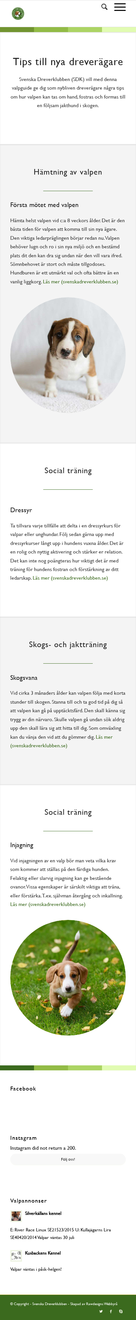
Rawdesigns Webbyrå (102, 1304)
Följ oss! (68, 1159)
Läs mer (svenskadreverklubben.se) (80, 281)
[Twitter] (101, 1312)
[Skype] (121, 1312)
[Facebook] (111, 1312)
